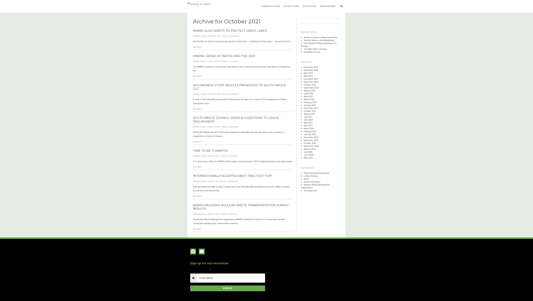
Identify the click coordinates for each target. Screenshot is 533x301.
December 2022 (311, 79)
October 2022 (310, 85)
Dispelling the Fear (312, 52)
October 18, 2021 (213, 36)
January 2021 (310, 134)
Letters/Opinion (311, 176)
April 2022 (308, 96)
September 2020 (311, 146)
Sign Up (227, 288)
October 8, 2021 (213, 156)
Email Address (200, 270)
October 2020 (310, 143)
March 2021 (309, 128)
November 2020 (311, 140)
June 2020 (308, 155)
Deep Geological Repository (316, 173)
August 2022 (309, 90)
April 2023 (308, 76)
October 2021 (310, 111)
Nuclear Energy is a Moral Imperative (320, 37)
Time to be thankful (210, 150)
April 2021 (308, 125)
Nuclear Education (312, 182)
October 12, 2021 (213, 94)
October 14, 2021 (213, 61)
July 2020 (308, 152)
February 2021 (310, 131)
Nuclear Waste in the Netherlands (319, 40)
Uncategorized (310, 190)
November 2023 (311, 70)
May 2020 (308, 158)
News (306, 179)
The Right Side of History (315, 49)
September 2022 (311, 87)
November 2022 (311, 82)
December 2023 (311, 67)
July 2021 (308, 117)
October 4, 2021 (213, 181)
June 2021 (308, 120)
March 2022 (309, 99)
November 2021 (311, 108)
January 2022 (310, 105)
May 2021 (308, 123)
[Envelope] (202, 251)
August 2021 (309, 114)
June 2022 (308, 93)
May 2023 (308, 73)
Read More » (198, 47)
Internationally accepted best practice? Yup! (232, 176)
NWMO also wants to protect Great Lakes (230, 30)
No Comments (233, 36)
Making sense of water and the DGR (224, 56)
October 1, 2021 (213, 214)
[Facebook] (193, 251)
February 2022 (310, 102)
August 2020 (309, 149)
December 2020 (311, 137)
